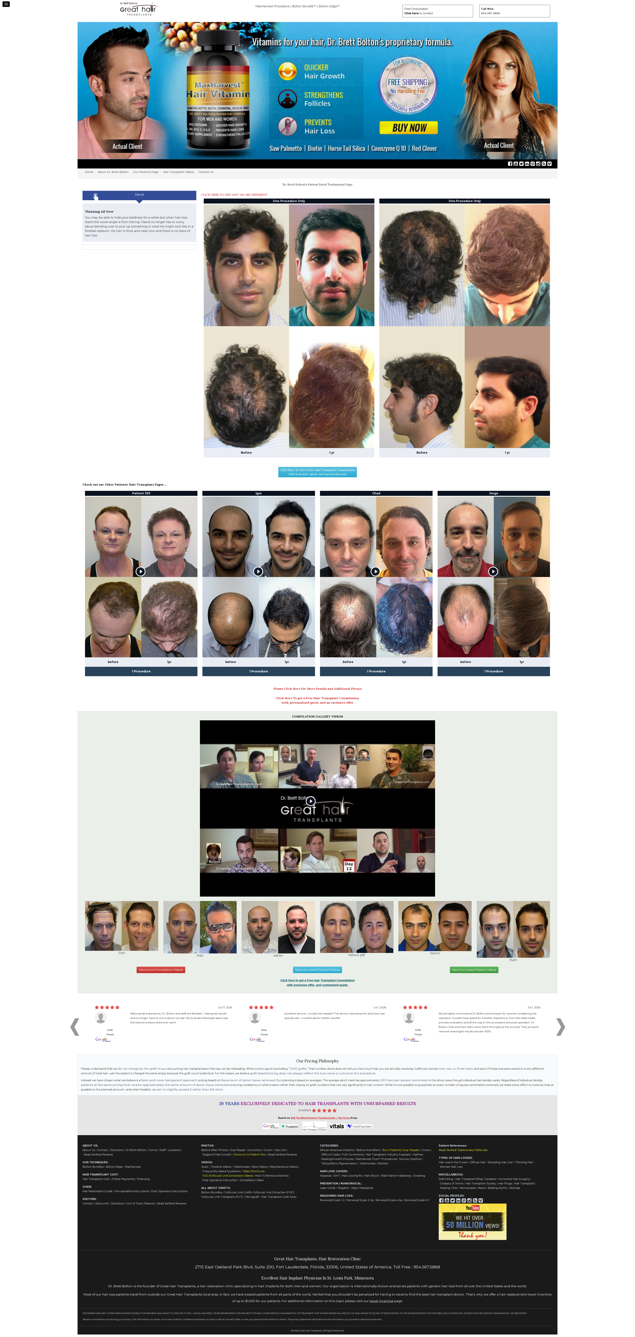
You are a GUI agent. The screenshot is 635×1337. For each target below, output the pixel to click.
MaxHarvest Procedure (272, 6)
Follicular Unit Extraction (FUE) (273, 1194)
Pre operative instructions (132, 1193)
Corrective (254, 1152)
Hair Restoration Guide (97, 1193)
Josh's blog (446, 1181)
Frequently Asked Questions (221, 1173)
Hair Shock (371, 1178)
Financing (143, 1181)
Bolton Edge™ (329, 6)
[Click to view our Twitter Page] (521, 166)
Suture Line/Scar (410, 1161)
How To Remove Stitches (271, 1178)
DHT (337, 1178)
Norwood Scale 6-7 (416, 1202)
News (482, 1190)
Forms (153, 1152)
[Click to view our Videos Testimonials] (515, 166)
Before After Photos (214, 1152)
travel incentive (381, 1303)
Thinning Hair (524, 1164)
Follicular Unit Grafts (238, 1194)
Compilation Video (252, 1182)
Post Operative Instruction (219, 1182)
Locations (174, 1152)
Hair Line (280, 1152)
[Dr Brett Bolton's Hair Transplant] (139, 9)
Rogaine (343, 1190)
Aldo (200, 958)
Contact (102, 1152)
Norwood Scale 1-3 (332, 1202)
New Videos (259, 1169)
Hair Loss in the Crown (453, 1164)
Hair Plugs (505, 1186)
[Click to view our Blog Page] (544, 166)
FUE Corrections (353, 1157)
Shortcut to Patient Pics (250, 1157)
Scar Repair (237, 1152)
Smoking (419, 1178)
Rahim (435, 955)
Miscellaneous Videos (284, 1169)
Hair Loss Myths (352, 1178)
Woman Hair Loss (451, 1169)
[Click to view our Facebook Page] (510, 166)
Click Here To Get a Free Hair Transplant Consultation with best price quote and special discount (317, 474)
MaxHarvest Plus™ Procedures (376, 1161)
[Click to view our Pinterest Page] (532, 166)
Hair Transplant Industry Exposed (388, 1157)
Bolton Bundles (93, 1169)
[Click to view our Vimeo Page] (549, 166)
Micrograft (252, 1199)
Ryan (513, 962)
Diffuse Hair (478, 1164)
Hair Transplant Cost (96, 1181)
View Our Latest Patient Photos (317, 972)
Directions (116, 1152)
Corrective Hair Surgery (514, 1181)
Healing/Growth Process (337, 1161)
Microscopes (468, 1190)
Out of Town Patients (140, 1206)
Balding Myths (497, 1190)
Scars (204, 1169)
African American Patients (337, 1152)
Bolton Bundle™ (304, 6)
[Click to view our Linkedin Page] (527, 166)
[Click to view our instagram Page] (538, 166)
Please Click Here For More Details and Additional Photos (318, 691)
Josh (121, 955)
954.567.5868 (490, 13)
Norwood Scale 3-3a (360, 1202)
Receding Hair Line (500, 1164)
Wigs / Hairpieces (362, 1190)
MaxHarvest (133, 1169)
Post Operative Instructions (169, 1193)
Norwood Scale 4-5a (389, 1202)
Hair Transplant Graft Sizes (278, 1199)
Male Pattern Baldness (396, 1178)
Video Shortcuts (253, 1173)
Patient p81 (356, 957)
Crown (268, 1152)
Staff (162, 1152)
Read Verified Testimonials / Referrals (463, 1152)
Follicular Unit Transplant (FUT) (222, 1199)
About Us (89, 1152)
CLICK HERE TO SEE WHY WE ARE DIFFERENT (234, 197)
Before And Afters (368, 1152)
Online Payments (123, 1181)
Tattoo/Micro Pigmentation (339, 1166)
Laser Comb (328, 1190)
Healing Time (448, 1190)
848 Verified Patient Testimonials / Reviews (321, 1120)
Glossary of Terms (451, 1186)
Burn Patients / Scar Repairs (400, 1152)
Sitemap (514, 1190)
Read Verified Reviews (98, 1157)
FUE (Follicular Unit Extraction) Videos (227, 1178)
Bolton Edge (114, 1169)
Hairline (418, 1157)
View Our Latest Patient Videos (474, 972)
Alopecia (325, 1178)
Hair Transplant (524, 1186)
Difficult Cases (330, 1157)
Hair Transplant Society (481, 1186)
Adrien (278, 958)
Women (383, 1166)
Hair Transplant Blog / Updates (475, 1181)
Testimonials (241, 1169)
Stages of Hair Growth (217, 1157)
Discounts (101, 1206)
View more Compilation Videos (161, 972)
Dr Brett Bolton (136, 1152)
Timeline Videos (221, 1169)
